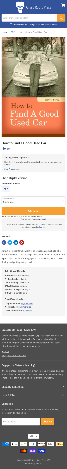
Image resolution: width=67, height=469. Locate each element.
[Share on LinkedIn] (15, 242)
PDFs (13, 32)
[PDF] (6, 192)
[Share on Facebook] (4, 242)
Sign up (48, 421)
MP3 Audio (27, 310)
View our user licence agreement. (33, 219)
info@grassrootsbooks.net (14, 355)
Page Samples (27, 303)
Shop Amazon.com (12, 168)
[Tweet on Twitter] (9, 242)
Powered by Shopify (33, 463)
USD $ (32, 436)
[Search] (61, 18)
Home (4, 32)
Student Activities (23, 306)
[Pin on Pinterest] (21, 242)
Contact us (40, 227)
